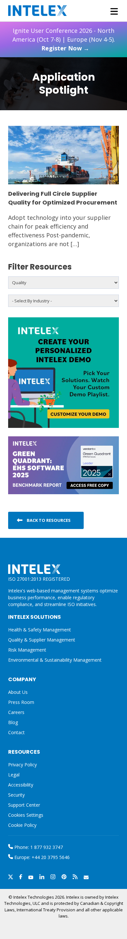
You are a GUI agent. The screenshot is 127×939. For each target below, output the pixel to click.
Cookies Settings (25, 815)
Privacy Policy (22, 764)
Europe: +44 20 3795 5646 (41, 857)
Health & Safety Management (39, 630)
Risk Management (27, 650)
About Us (18, 692)
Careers (16, 712)
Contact (16, 732)
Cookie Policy (22, 825)
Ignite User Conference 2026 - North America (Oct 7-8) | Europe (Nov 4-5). (63, 39)
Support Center (24, 805)
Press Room (21, 702)
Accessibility (20, 785)
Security (16, 795)
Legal (14, 775)
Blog (13, 722)
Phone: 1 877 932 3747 (38, 847)
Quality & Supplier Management (41, 640)
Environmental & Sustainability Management (55, 660)
